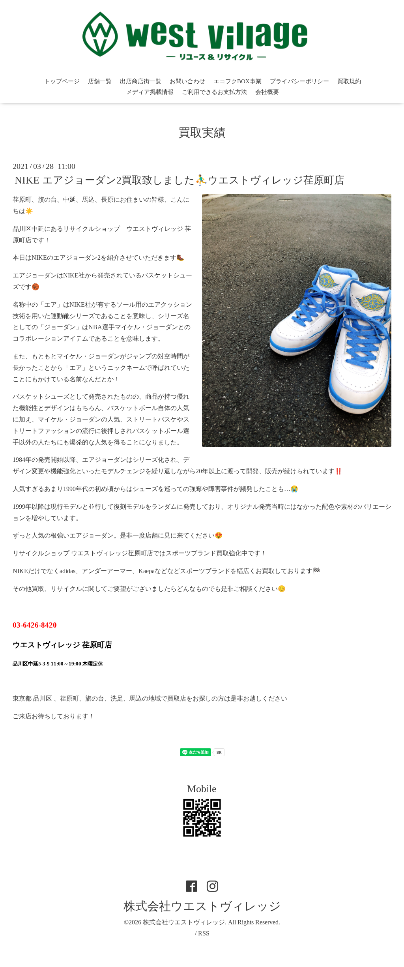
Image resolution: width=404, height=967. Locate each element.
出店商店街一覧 (140, 81)
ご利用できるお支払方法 (214, 92)
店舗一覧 (100, 81)
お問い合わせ (187, 81)
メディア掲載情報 (150, 92)
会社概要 (267, 92)
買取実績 (202, 132)
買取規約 (349, 81)
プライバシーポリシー (299, 81)
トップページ (62, 81)
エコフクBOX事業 (237, 81)
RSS (203, 933)
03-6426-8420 (35, 625)
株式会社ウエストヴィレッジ (202, 906)
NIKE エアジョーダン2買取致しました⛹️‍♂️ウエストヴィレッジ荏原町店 (179, 180)
